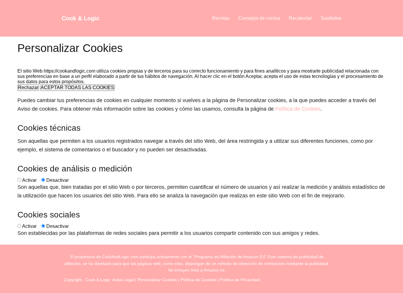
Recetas (221, 18)
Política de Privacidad (240, 279)
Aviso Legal (123, 279)
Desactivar (57, 180)
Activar (29, 180)
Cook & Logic (80, 18)
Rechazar (28, 87)
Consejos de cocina (259, 18)
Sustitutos (331, 18)
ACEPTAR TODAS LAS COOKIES (77, 87)
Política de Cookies (298, 109)
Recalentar (300, 18)
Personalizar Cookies (157, 279)
